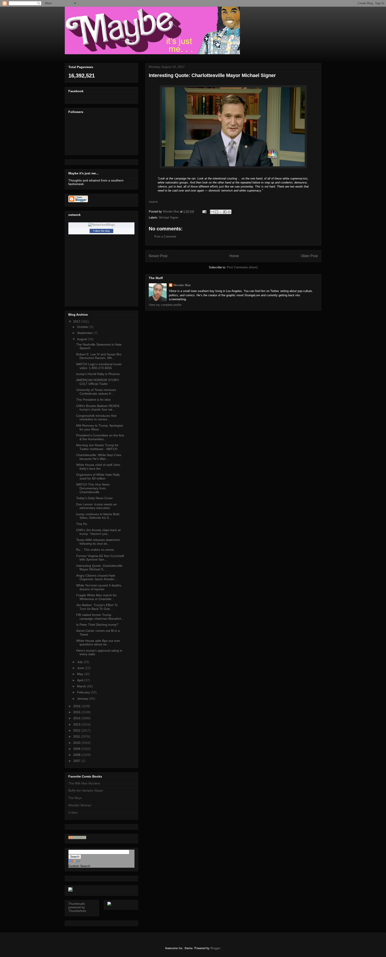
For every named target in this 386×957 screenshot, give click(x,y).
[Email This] (212, 212)
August (82, 339)
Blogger (215, 948)
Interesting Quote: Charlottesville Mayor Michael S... (99, 567)
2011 (77, 736)
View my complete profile (165, 304)
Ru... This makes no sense (95, 549)
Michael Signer (168, 217)
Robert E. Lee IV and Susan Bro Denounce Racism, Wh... (99, 356)
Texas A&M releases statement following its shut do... (98, 541)
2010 (77, 742)
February (84, 692)
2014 (77, 718)
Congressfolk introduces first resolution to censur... (96, 417)
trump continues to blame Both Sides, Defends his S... (98, 516)
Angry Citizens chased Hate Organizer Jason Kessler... (96, 577)
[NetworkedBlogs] (101, 224)
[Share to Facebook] (225, 212)
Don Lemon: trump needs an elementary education (96, 506)
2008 (77, 755)
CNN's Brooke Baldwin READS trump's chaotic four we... (97, 407)
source (153, 201)
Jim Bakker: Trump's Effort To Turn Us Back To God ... (97, 607)
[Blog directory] (77, 838)
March (82, 686)
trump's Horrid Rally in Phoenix (98, 374)
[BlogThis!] (216, 212)
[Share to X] (220, 212)
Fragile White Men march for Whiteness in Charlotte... (96, 597)
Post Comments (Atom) (242, 267)
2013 (77, 724)
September (85, 333)
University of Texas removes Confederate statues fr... (96, 391)
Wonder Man (182, 285)
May (80, 674)
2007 (77, 761)
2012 (77, 730)
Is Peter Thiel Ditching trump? (97, 624)
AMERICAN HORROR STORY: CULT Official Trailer (98, 382)
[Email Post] (204, 211)
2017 (77, 321)
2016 (77, 706)
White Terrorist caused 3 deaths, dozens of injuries (99, 587)
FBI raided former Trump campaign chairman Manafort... (100, 616)
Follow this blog (101, 230)
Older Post (309, 256)
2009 (77, 749)
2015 (77, 712)
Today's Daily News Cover (94, 498)
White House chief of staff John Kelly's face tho (98, 466)
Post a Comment (165, 236)
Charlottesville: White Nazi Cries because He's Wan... (98, 457)
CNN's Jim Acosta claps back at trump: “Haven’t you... (98, 532)
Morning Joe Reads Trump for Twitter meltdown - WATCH (97, 447)
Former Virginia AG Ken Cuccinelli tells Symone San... (100, 557)
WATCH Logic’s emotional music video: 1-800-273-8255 (99, 366)
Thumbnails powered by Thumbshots (77, 907)
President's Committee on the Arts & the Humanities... (100, 437)
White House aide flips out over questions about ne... (98, 642)
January (83, 698)
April (80, 680)
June (81, 668)
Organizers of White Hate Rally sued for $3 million (98, 476)
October (83, 327)
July (80, 662)
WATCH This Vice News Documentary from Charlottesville (93, 488)
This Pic (81, 524)
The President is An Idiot (93, 399)
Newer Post (158, 256)
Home (234, 256)
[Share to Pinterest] (229, 212)
